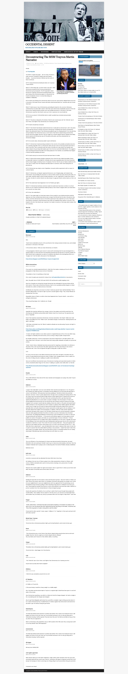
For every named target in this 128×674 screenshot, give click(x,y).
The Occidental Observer (84, 249)
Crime (55, 63)
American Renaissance (83, 231)
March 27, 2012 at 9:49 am (30, 266)
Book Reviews (45, 52)
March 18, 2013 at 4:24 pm (30, 654)
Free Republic (31, 71)
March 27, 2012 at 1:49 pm (30, 455)
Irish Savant (81, 241)
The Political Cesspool (83, 251)
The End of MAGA (98, 116)
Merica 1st (80, 244)
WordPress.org (81, 278)
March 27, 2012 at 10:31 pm (30, 581)
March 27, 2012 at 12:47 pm (30, 386)
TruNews (80, 252)
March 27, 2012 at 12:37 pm (30, 374)
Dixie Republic (81, 237)
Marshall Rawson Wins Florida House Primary (89, 178)
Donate (36, 52)
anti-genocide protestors (58, 277)
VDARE (79, 254)
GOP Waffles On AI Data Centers (86, 180)
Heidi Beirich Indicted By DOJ (85, 194)
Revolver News (81, 246)
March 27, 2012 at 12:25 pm (30, 308)
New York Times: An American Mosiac (87, 183)
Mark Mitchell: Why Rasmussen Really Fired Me (89, 171)
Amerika (80, 232)
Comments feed (82, 276)
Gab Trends (80, 239)
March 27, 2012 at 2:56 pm (30, 501)
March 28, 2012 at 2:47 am (30, 610)
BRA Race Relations (49, 63)
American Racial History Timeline (73, 52)
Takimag (80, 247)
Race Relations (33, 65)
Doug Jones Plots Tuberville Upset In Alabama (89, 197)
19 (43, 65)
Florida (63, 63)
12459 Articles (46, 215)
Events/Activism (56, 52)
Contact (28, 52)
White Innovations (31, 264)
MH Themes (44, 670)
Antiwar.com (81, 234)
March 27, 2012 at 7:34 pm (30, 530)
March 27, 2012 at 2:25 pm (30, 476)
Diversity (59, 63)
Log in (79, 271)
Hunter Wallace (39, 63)
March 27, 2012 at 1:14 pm (30, 438)
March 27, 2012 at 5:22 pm (30, 520)
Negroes (67, 63)
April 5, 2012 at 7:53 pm (30, 630)
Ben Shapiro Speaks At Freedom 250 (87, 185)
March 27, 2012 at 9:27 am (30, 236)
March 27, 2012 (31, 63)
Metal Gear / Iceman (31, 518)
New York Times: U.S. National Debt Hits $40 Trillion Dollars (89, 130)
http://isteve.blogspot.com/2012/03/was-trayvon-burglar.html (42, 259)
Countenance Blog (82, 236)
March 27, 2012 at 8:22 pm (30, 544)
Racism (38, 65)
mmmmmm (29, 629)
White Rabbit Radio (82, 256)
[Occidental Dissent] (64, 40)
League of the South (83, 242)
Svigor (28, 500)
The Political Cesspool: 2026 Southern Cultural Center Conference (89, 100)
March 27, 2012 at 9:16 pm (30, 570)
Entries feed (81, 273)
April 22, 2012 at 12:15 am (30, 644)
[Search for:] (90, 284)
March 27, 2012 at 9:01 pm (30, 557)
